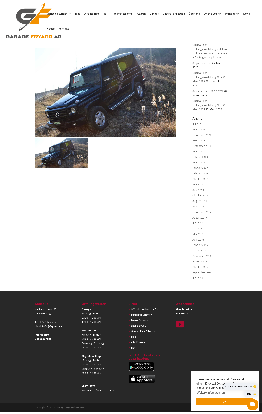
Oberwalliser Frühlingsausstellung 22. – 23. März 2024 (209, 105)
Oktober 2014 (200, 267)
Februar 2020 (200, 173)
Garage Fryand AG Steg (71, 407)
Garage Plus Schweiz (143, 331)
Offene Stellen (212, 14)
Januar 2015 (199, 250)
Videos (50, 29)
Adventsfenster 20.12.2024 (207, 91)
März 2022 (198, 162)
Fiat (105, 14)
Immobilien (232, 14)
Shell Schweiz (138, 325)
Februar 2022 (200, 168)
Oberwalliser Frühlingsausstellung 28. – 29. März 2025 (209, 77)
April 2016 (198, 239)
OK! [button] (225, 401)
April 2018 (198, 206)
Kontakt (63, 29)
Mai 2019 (197, 184)
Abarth (141, 14)
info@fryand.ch (52, 326)
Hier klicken (182, 313)
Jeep (77, 14)
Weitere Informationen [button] (211, 392)
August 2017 (199, 217)
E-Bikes (154, 14)
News (246, 14)
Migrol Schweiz (139, 320)
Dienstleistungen (57, 14)
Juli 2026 (197, 124)
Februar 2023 (200, 157)
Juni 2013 (197, 278)
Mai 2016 (197, 234)
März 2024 (198, 140)
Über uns (194, 14)
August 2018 (199, 201)
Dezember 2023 (201, 146)
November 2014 (201, 261)
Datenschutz (43, 339)
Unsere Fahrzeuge (174, 14)
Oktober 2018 (200, 195)
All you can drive (201, 63)
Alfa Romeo (91, 14)
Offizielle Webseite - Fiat (145, 309)
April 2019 (198, 190)
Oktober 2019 (200, 179)
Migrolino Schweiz (141, 314)
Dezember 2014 (201, 256)
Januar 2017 (199, 228)
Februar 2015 (200, 245)
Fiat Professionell (122, 14)
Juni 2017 (197, 223)
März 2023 (198, 151)
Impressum (42, 334)
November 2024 (201, 135)
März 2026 (198, 129)
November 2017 (201, 212)
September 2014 (202, 272)
